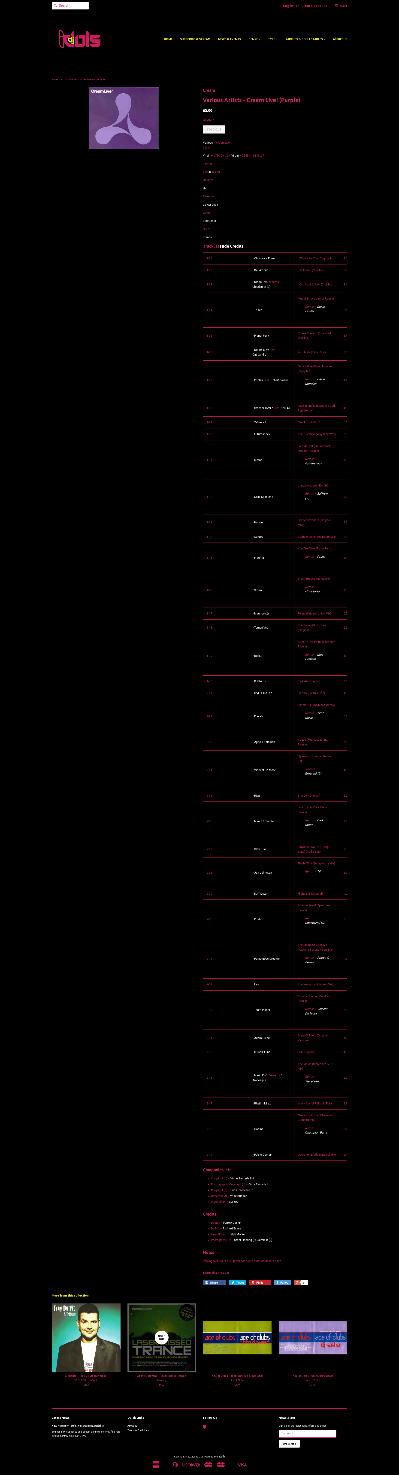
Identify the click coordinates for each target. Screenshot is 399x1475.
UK (204, 188)
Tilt (319, 871)
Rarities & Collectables (304, 39)
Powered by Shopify (214, 1456)
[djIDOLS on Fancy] (205, 1428)
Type (272, 39)
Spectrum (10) (315, 923)
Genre (253, 39)
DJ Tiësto (260, 893)
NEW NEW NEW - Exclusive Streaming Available (78, 1425)
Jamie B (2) (264, 1240)
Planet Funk (261, 335)
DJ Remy (260, 681)
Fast (257, 984)
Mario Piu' (260, 1075)
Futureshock (262, 434)
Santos (258, 536)
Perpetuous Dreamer (267, 958)
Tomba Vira (261, 627)
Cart (343, 5)
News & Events (229, 39)
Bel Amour (261, 270)
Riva (257, 795)
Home (168, 39)
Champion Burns (316, 1132)
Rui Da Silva (261, 350)
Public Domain (263, 1154)
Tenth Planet (262, 1010)
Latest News (61, 1417)
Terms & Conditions (138, 1430)
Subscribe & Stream (195, 39)
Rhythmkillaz (262, 1103)
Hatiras (258, 522)
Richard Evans (232, 1228)
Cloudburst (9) (261, 286)
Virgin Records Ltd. (242, 1178)
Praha (321, 556)
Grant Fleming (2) (245, 1240)
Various (208, 142)
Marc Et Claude (264, 821)
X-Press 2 (260, 422)
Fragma (259, 557)
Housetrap (312, 591)
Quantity (208, 119)
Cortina (258, 1129)
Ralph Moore (237, 1234)
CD (209, 172)
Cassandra (259, 354)
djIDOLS (198, 1456)
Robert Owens (280, 380)
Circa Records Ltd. (260, 1184)
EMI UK (233, 1201)
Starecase (312, 1081)
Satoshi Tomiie (263, 408)
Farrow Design (232, 1222)
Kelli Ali (285, 408)
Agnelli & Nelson (264, 742)
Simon (258, 460)
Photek (258, 380)
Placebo (259, 716)
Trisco (258, 310)
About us (340, 39)
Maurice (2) (261, 613)
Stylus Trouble (263, 693)
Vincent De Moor (264, 770)
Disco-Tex (260, 282)
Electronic (209, 221)
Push (257, 919)
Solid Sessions (263, 497)
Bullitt (258, 655)
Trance (207, 237)
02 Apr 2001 (210, 204)
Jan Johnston (263, 872)
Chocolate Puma (264, 258)
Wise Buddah (238, 1196)
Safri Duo (260, 849)
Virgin (206, 155)
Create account (314, 5)
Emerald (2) (313, 773)
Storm (258, 590)
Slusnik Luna (262, 1052)
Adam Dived (262, 1038)
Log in (288, 5)
